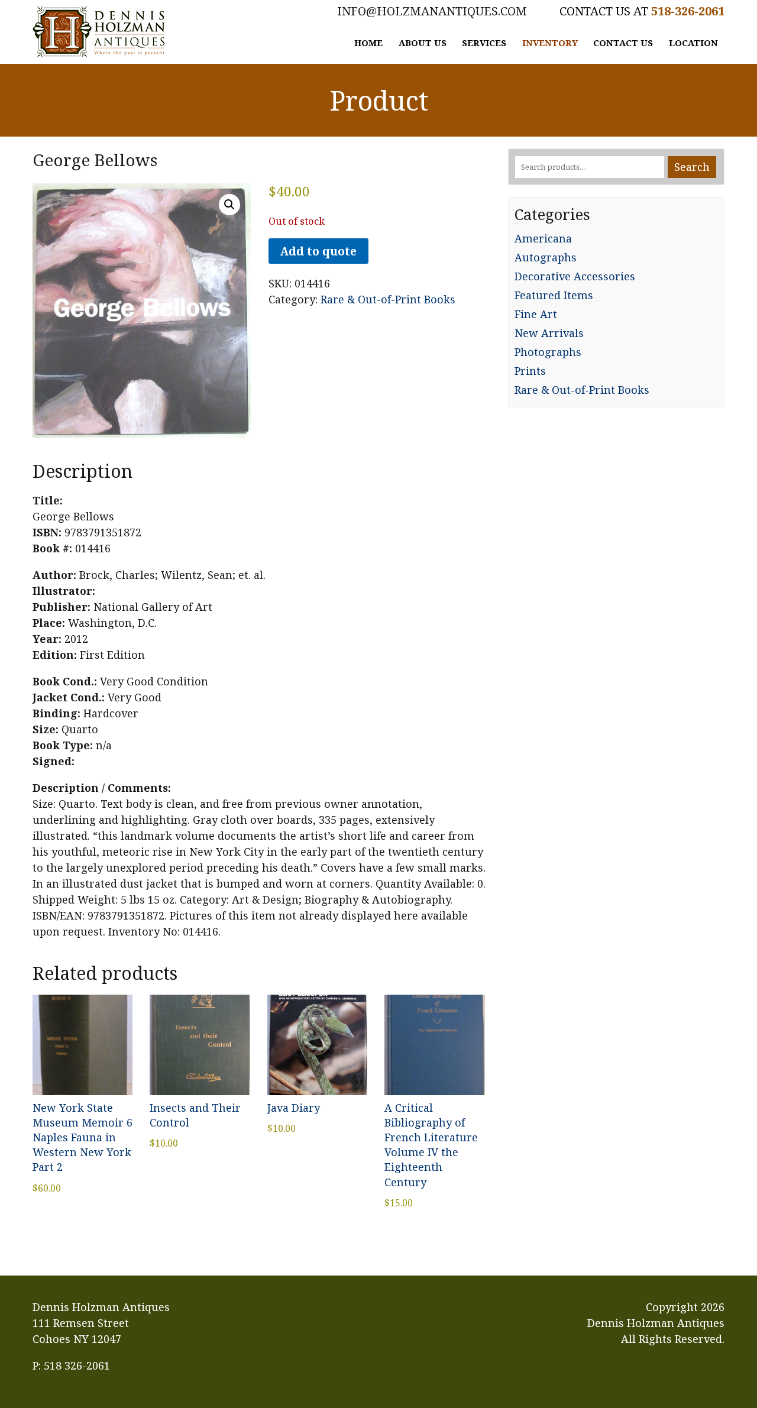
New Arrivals (549, 333)
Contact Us (623, 42)
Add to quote (318, 251)
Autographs (546, 257)
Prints (530, 371)
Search (692, 167)
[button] (229, 204)
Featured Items (554, 295)
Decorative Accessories (575, 276)
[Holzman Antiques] (99, 32)
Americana (543, 238)
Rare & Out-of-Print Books (388, 299)
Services (484, 42)
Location (693, 42)
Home (368, 42)
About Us (423, 42)
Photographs (548, 352)
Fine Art (536, 314)
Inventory (550, 42)
